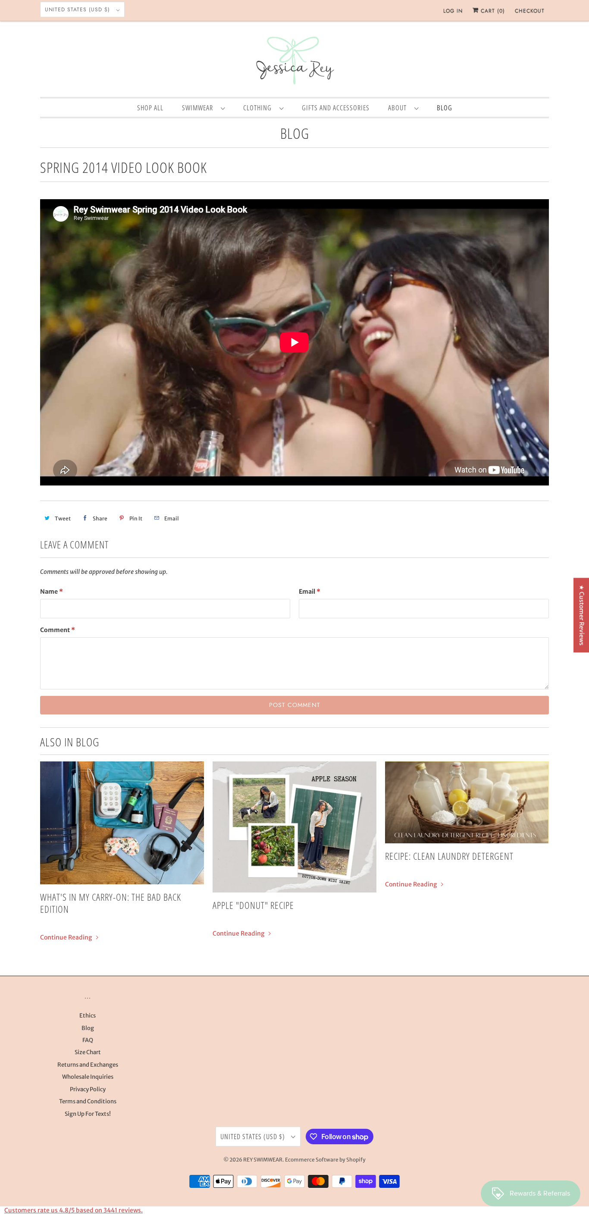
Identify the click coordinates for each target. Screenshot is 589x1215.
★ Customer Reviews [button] (582, 615)
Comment (57, 630)
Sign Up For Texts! (88, 1114)
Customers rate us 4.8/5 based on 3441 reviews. (73, 1210)
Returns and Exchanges (87, 1064)
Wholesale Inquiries (87, 1076)
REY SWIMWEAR (262, 1159)
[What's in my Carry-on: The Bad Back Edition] (122, 822)
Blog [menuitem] (444, 108)
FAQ (87, 1040)
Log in (453, 11)
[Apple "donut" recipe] (294, 826)
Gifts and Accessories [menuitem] (336, 108)
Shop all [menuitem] (150, 108)
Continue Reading (66, 937)
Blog (294, 133)
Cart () (492, 11)
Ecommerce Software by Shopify (325, 1159)
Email (309, 591)
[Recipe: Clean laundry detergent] (467, 802)
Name (51, 591)
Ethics (87, 1015)
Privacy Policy (88, 1089)
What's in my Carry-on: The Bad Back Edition (110, 903)
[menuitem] (203, 107)
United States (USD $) (78, 9)
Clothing (259, 108)
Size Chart (88, 1052)
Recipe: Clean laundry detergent (449, 856)
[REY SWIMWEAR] (294, 61)
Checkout (530, 11)
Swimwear (199, 108)
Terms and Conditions (87, 1101)
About (399, 108)
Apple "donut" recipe (253, 905)
